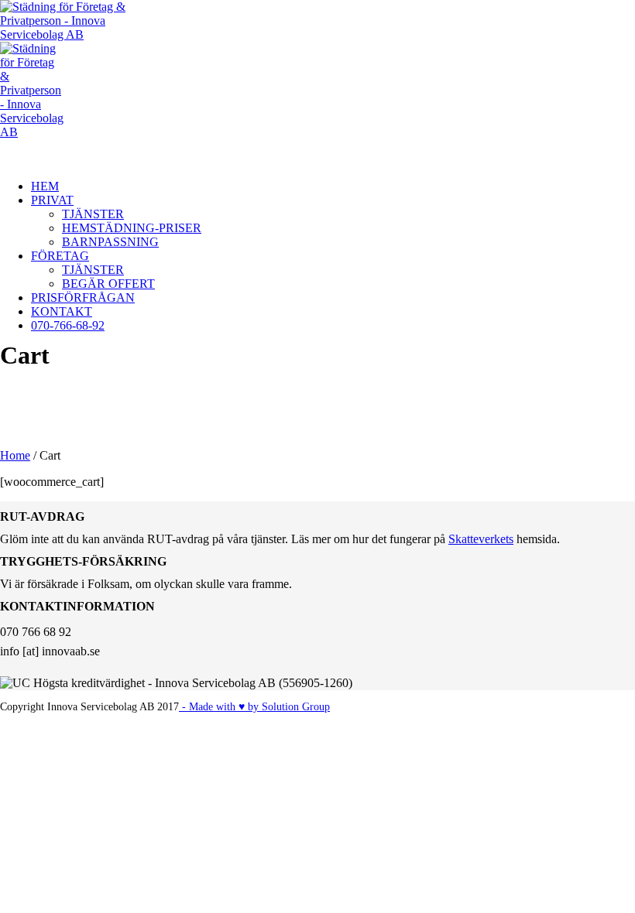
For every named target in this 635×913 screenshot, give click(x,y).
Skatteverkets (480, 538)
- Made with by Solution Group (254, 707)
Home (15, 455)
